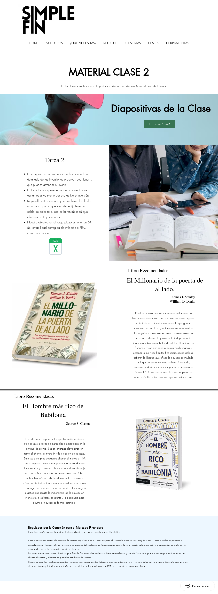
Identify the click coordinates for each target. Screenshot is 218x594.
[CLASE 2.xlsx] (55, 247)
